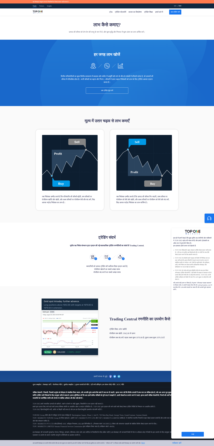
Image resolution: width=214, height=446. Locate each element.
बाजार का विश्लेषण (135, 12)
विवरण (143, 443)
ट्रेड (110, 12)
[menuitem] (180, 5)
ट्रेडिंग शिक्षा (148, 12)
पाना (175, 6)
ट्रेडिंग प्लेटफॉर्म (120, 12)
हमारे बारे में (159, 12)
